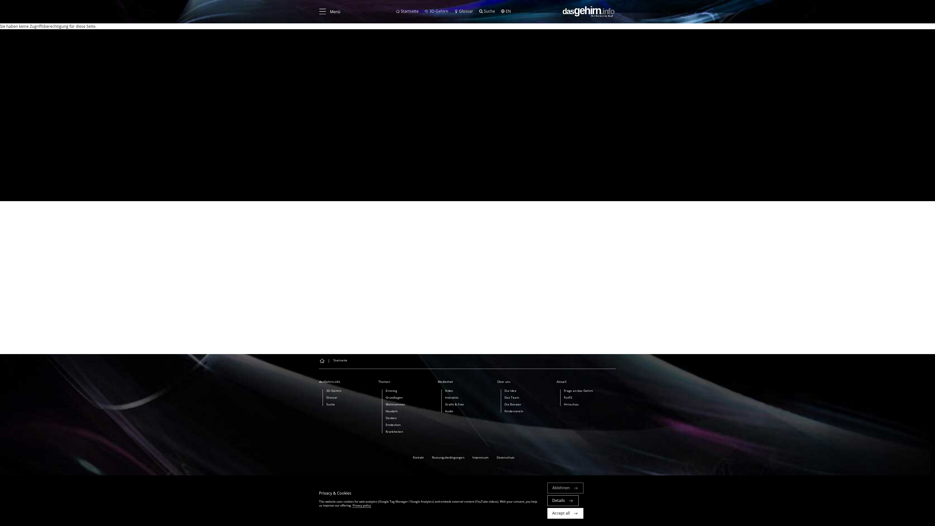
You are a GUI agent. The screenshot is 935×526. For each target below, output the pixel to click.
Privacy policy (362, 505)
